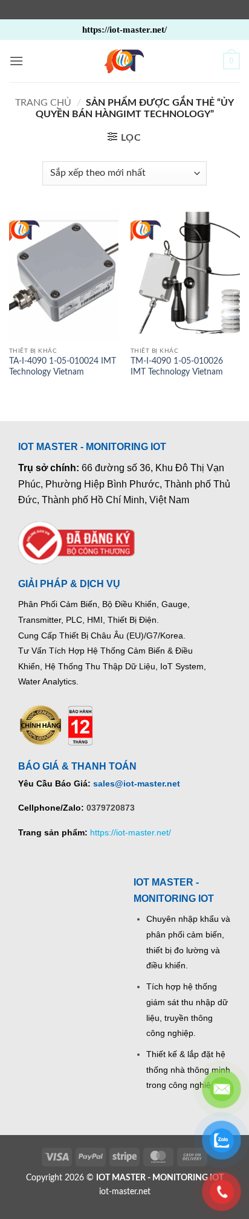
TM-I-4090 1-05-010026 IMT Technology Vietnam (177, 366)
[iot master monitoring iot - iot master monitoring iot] (124, 61)
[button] (16, 61)
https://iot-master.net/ (130, 832)
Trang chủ (43, 103)
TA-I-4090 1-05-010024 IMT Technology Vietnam (62, 366)
